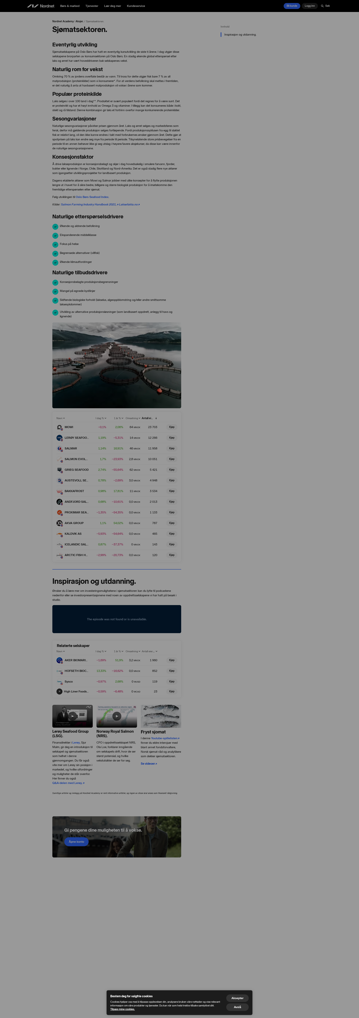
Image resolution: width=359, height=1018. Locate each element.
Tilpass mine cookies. (122, 1009)
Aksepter (237, 998)
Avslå (237, 1007)
